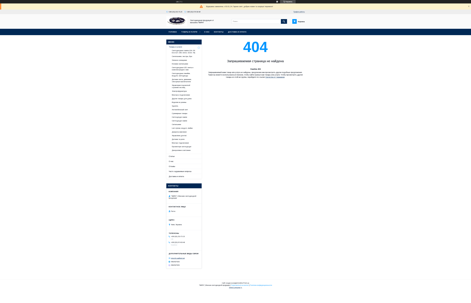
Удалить (175, 106)
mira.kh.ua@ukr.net (178, 258)
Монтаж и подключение (181, 95)
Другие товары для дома (181, 99)
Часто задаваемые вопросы (180, 171)
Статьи (172, 156)
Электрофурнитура (179, 91)
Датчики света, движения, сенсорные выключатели (181, 80)
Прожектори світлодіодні (181, 147)
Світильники (176, 124)
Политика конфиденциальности (261, 285)
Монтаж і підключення (180, 143)
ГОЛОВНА (173, 32)
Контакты (218, 32)
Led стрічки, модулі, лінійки (182, 128)
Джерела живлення (179, 132)
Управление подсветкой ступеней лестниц (181, 86)
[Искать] (284, 21)
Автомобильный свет (180, 110)
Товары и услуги (189, 32)
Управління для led (179, 136)
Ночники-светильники (180, 64)
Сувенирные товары (179, 113)
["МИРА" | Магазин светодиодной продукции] (176, 26)
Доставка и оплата (237, 32)
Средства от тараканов (275, 77)
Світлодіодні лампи (179, 117)
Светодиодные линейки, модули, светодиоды (181, 74)
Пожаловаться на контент (240, 285)
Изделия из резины (179, 102)
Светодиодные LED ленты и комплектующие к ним (182, 69)
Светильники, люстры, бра (182, 56)
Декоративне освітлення (181, 150)
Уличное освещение (179, 60)
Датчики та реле (178, 139)
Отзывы (172, 166)
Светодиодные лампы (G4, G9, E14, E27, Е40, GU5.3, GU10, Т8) (183, 52)
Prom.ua (246, 283)
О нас (206, 32)
